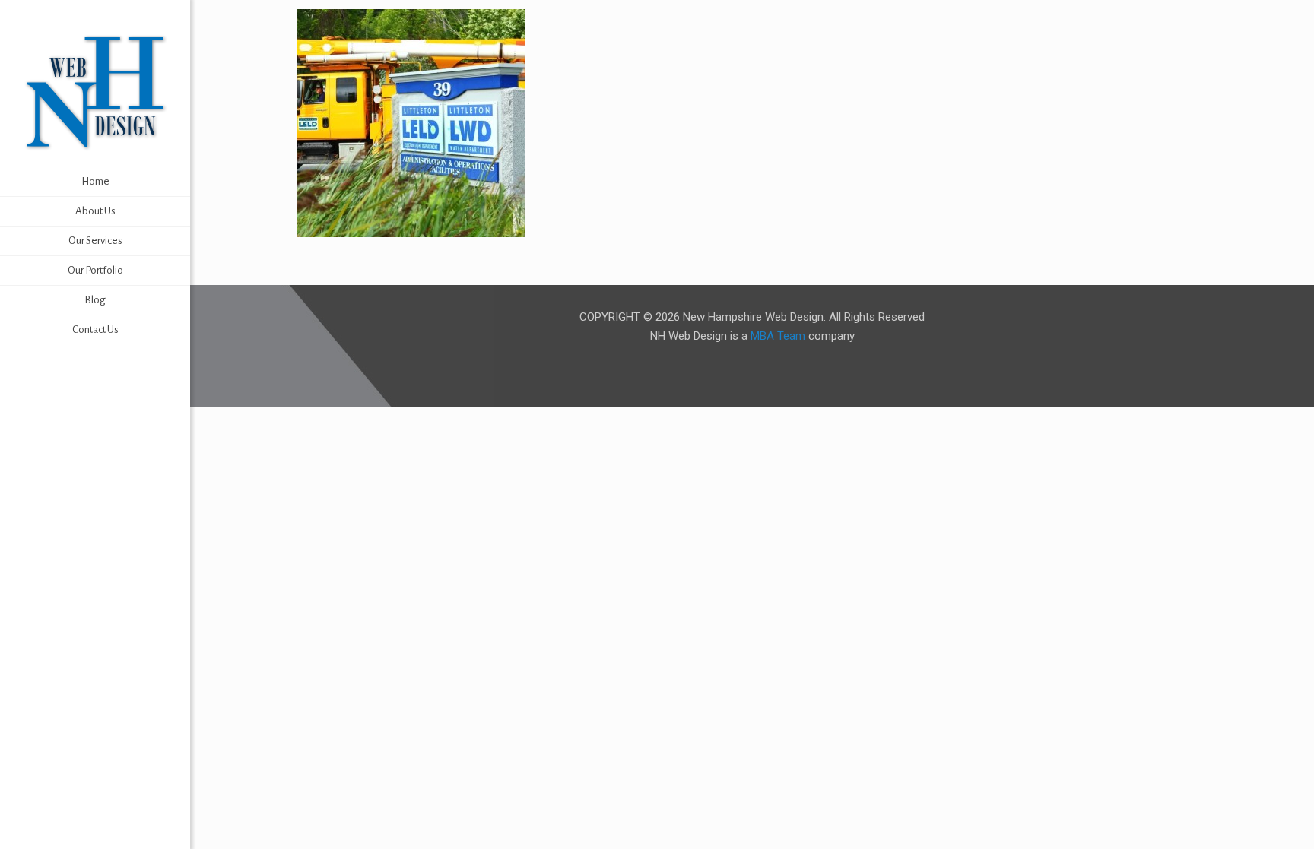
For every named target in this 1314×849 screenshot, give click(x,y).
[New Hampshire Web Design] (95, 91)
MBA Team (778, 336)
